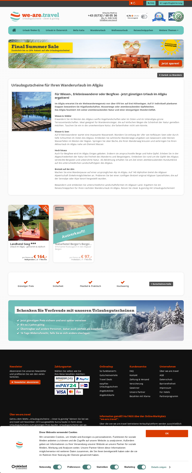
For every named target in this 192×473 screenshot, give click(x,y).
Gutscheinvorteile (161, 284)
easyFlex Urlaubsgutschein (109, 385)
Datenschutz (166, 379)
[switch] (86, 467)
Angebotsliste (107, 390)
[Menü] (147, 14)
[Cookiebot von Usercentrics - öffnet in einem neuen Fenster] (19, 467)
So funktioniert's (108, 371)
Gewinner (135, 387)
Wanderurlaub (97, 30)
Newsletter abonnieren (26, 382)
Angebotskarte (107, 395)
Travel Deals (106, 379)
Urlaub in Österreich (56, 30)
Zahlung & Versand (139, 379)
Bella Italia (78, 30)
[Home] (15, 30)
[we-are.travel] (34, 16)
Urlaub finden (30, 30)
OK (167, 433)
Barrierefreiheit (168, 383)
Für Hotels (165, 392)
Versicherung (136, 383)
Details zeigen (158, 467)
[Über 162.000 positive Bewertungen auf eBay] (159, 16)
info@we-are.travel (108, 20)
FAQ (132, 371)
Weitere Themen (168, 30)
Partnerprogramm (169, 396)
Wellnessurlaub (119, 30)
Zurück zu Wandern (171, 75)
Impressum (165, 387)
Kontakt (133, 375)
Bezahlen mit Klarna (140, 396)
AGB (162, 375)
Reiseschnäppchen (143, 30)
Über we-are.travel (169, 371)
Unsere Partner (137, 392)
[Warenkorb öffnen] (136, 3)
